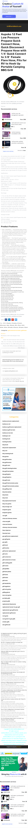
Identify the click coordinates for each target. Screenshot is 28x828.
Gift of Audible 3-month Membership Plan (11, 279)
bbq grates (5, 456)
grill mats (5, 580)
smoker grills (5, 622)
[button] (14, 31)
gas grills (4, 542)
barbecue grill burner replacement (11, 427)
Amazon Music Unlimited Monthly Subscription (12, 308)
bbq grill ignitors (6, 477)
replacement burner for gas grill (11, 607)
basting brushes (6, 441)
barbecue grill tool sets (8, 430)
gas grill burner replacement (10, 536)
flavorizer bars (6, 533)
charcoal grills (6, 521)
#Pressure (15, 327)
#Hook (1, 327)
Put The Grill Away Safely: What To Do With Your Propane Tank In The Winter (12, 719)
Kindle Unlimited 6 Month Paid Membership (11, 290)
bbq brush (5, 444)
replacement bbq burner (9, 604)
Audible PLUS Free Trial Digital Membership (11, 287)
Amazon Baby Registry (6, 293)
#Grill (23, 325)
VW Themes (18, 746)
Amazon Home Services (7, 299)
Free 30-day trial (20, 381)
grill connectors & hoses (14, 330)
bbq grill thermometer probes (10, 486)
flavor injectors (6, 530)
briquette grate (6, 509)
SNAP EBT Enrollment (6, 286)
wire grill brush (6, 624)
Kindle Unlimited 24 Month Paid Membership (12, 276)
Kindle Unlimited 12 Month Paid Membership (11, 284)
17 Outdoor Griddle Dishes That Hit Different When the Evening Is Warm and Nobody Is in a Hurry (14, 690)
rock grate (5, 616)
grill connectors (6, 557)
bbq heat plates (6, 492)
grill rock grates (6, 589)
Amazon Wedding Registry (7, 295)
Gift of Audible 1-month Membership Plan (11, 282)
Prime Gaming (4, 301)
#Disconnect (3, 325)
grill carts (5, 554)
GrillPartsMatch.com (14, 26)
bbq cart (4, 450)
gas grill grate (6, 539)
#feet (8, 325)
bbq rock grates (6, 503)
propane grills (6, 601)
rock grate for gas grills (8, 619)
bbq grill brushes (7, 459)
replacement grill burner (9, 613)
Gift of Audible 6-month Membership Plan (11, 281)
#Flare (19, 325)
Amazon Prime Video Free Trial (8, 312)
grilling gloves (6, 592)
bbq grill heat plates (8, 471)
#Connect (19, 323)
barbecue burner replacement (10, 421)
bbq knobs (5, 495)
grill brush (5, 545)
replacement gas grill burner (10, 610)
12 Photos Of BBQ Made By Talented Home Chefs (12, 682)
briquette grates (7, 512)
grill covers (5, 565)
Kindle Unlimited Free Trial (7, 298)
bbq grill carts (6, 465)
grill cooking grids (7, 563)
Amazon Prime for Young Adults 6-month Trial (12, 292)
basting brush (6, 439)
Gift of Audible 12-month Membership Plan (11, 275)
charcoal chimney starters (9, 518)
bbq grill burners (6, 462)
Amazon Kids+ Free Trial (7, 304)
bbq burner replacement (9, 447)
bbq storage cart (7, 506)
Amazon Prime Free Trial (7, 296)
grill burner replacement (9, 551)
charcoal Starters (7, 524)
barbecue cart (6, 424)
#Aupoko (8, 323)
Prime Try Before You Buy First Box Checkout (12, 307)
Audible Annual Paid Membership (9, 273)
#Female (12, 325)
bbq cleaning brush (7, 453)
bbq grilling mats (7, 489)
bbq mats (5, 498)
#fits (16, 325)
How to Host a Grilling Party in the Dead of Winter (12, 709)
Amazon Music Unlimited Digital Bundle (10, 310)
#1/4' (4, 323)
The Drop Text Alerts (6, 289)
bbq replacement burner (9, 500)
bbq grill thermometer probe (10, 483)
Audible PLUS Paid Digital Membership (10, 278)
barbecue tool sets (7, 433)
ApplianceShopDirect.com (11, 371)
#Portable (10, 327)
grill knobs (5, 577)
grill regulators (6, 586)
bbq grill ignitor (6, 474)
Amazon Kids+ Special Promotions (9, 305)
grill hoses (24, 330)
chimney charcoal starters (9, 527)
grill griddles (5, 568)
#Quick (26, 327)
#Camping (14, 323)
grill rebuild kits (6, 583)
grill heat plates (6, 571)
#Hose (5, 327)
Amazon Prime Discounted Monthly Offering (12, 302)
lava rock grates (6, 595)
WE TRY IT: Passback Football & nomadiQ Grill (11, 642)
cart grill (4, 515)
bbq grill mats (6, 480)
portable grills (6, 598)
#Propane (21, 327)
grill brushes (5, 548)
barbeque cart (6, 436)
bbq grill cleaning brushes (9, 468)
